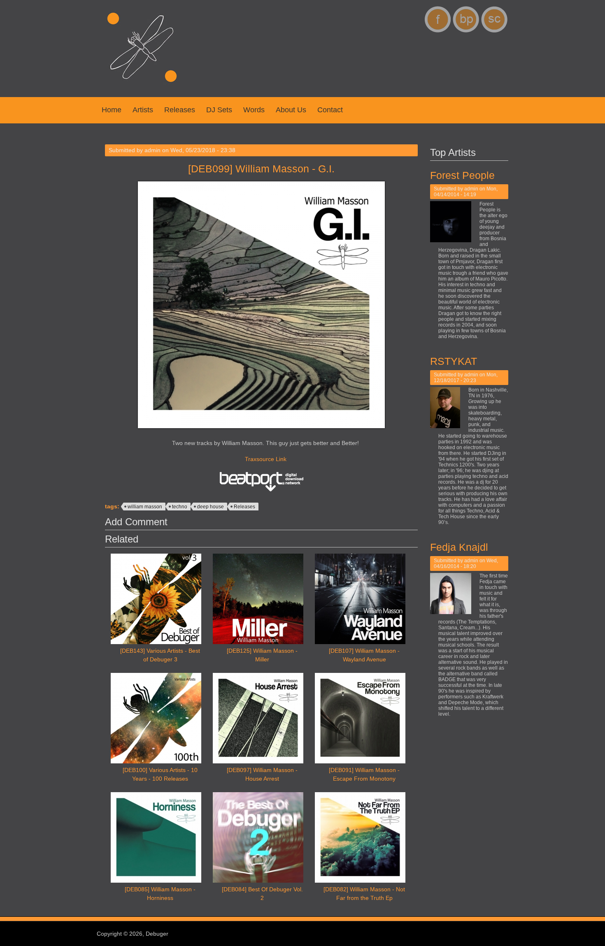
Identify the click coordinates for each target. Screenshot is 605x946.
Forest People (462, 175)
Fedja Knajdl (459, 547)
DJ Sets (219, 110)
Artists (143, 110)
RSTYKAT (453, 361)
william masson (145, 507)
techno (179, 507)
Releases (179, 110)
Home (111, 110)
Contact (330, 110)
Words (254, 110)
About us (291, 110)
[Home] (142, 86)
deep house (210, 507)
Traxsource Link (265, 459)
